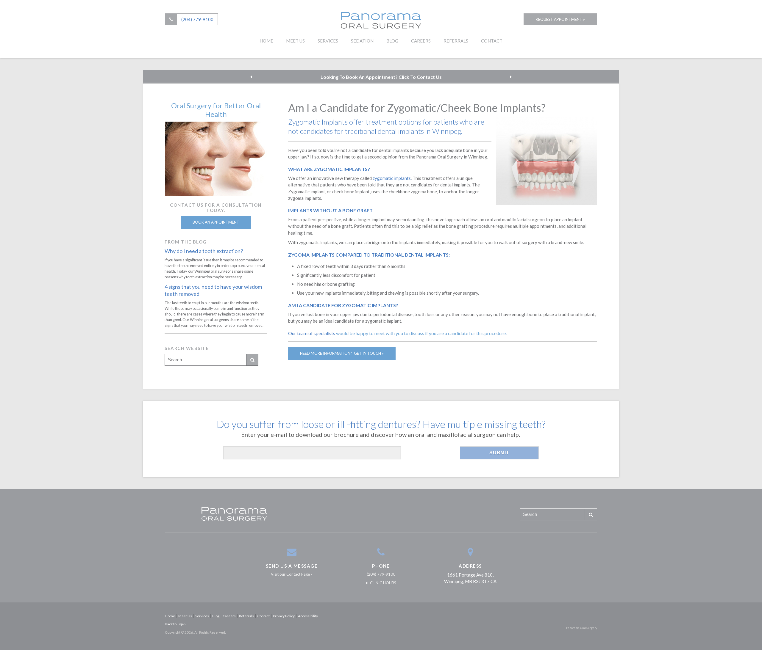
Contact (491, 40)
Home (266, 40)
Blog (392, 40)
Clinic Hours (383, 582)
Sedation (362, 40)
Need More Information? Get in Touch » (342, 353)
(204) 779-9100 (197, 19)
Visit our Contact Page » (292, 574)
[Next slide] (511, 77)
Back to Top (174, 624)
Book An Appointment (216, 222)
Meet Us (295, 40)
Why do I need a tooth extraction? (204, 251)
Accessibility (308, 616)
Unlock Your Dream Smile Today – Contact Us (381, 77)
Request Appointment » (560, 19)
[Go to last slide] (251, 77)
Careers (421, 40)
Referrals (456, 40)
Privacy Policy (284, 616)
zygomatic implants (392, 178)
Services (328, 40)
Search (252, 360)
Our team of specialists (311, 333)
